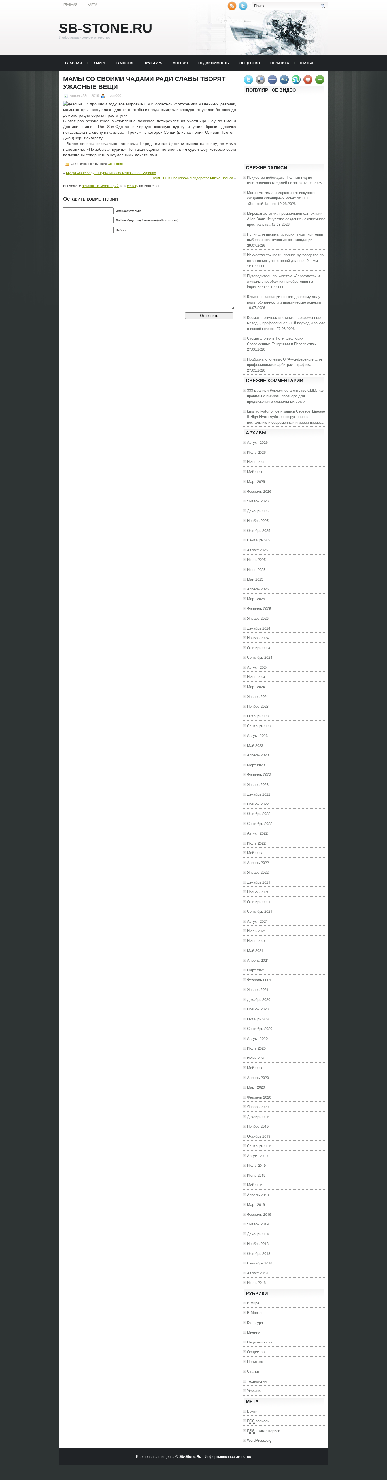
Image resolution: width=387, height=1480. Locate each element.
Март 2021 (256, 970)
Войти (252, 1411)
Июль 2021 (256, 930)
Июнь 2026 (256, 461)
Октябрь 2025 (258, 530)
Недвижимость (213, 62)
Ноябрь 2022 (258, 804)
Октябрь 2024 (258, 647)
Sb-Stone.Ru (105, 28)
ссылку (132, 185)
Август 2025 (257, 550)
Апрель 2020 (258, 1077)
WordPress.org (259, 1440)
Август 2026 (257, 442)
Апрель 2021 (258, 960)
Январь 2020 (258, 1106)
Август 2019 (257, 1155)
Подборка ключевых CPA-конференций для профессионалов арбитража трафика (284, 361)
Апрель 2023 (258, 755)
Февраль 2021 (259, 979)
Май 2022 (255, 852)
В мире (99, 62)
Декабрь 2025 (258, 510)
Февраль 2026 (259, 491)
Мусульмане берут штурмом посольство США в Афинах (111, 172)
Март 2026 (256, 481)
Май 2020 (255, 1067)
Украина (254, 1390)
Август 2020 (257, 1038)
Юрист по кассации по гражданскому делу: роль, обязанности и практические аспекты (284, 299)
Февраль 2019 (259, 1214)
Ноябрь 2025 (258, 520)
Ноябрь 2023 (258, 706)
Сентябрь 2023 (259, 725)
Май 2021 (255, 950)
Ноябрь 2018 (258, 1243)
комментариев (263, 1430)
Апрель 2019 (258, 1194)
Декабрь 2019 (258, 1116)
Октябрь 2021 (258, 901)
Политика (279, 62)
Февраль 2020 (259, 1097)
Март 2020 (256, 1087)
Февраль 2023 (259, 774)
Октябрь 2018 (258, 1253)
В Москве (125, 62)
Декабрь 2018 (258, 1233)
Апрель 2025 (258, 589)
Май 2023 (255, 745)
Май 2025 (255, 579)
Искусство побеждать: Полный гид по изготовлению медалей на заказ (279, 179)
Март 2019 (256, 1204)
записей (258, 1420)
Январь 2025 (258, 618)
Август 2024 (257, 667)
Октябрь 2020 (258, 1019)
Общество (249, 62)
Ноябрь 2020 (258, 1009)
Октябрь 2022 (258, 813)
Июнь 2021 (256, 940)
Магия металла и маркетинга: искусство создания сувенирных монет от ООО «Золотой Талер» (281, 198)
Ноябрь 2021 (258, 891)
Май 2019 (255, 1184)
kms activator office (263, 411)
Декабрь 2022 (258, 794)
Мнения (180, 62)
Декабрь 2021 (258, 882)
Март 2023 (256, 764)
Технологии (257, 1381)
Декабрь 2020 (258, 999)
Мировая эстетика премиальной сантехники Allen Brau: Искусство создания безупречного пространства (286, 218)
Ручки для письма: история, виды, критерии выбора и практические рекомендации (285, 236)
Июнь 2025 (256, 569)
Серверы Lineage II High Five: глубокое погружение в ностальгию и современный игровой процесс (286, 416)
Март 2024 (256, 686)
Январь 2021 (258, 989)
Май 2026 (255, 471)
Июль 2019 (256, 1165)
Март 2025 (256, 598)
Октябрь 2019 (258, 1136)
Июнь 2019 (256, 1175)
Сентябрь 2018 (259, 1263)
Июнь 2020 (256, 1058)
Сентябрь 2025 (259, 540)
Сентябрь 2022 (259, 823)
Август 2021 (257, 921)
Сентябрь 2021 (259, 911)
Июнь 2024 (256, 676)
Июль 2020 (256, 1048)
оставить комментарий (100, 185)
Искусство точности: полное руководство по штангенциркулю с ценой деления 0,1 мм (285, 257)
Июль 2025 (256, 559)
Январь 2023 (258, 784)
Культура (153, 62)
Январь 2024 (258, 696)
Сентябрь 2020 (259, 1028)
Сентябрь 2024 (259, 657)
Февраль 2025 (259, 608)
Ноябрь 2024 (258, 637)
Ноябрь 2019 (258, 1126)
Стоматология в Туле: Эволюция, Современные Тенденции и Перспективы (281, 340)
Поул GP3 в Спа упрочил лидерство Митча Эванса (192, 177)
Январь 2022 (258, 872)
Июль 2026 (256, 452)
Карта (92, 4)
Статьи (306, 62)
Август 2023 (257, 735)
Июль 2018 (256, 1282)
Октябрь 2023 (258, 715)
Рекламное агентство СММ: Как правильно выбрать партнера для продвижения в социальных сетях (285, 395)
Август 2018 (257, 1273)
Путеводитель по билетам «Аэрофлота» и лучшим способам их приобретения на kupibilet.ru (283, 281)
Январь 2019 (258, 1224)
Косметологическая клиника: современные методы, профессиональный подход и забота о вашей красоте (286, 323)
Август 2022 (257, 833)
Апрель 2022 (258, 862)
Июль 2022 (256, 843)
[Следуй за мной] (244, 9)
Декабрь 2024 (258, 628)
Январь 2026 (258, 501)
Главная (70, 4)
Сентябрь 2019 (259, 1145)
